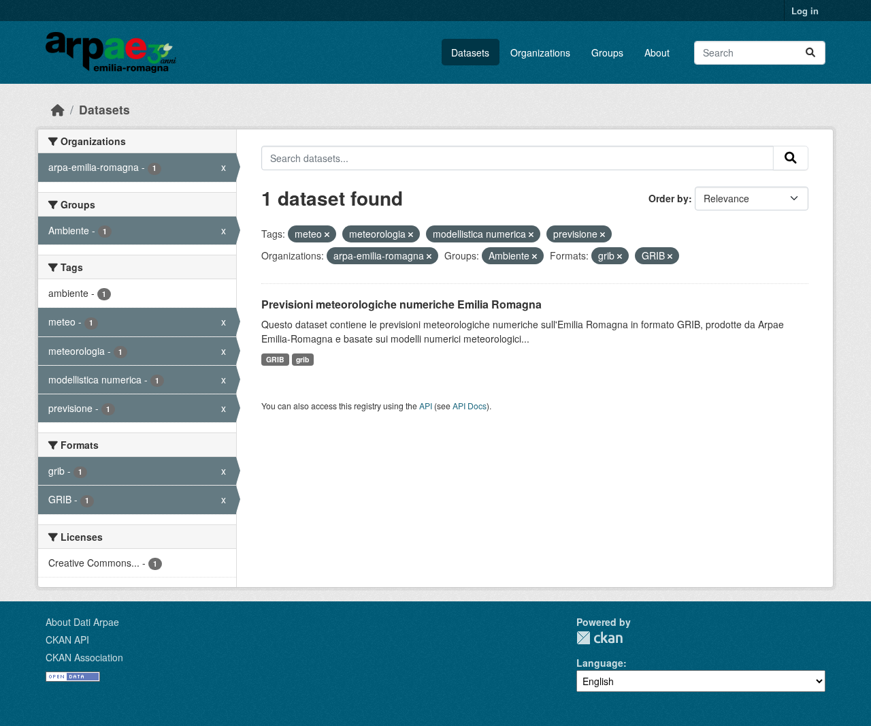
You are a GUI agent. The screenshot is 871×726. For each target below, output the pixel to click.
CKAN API (67, 639)
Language (599, 662)
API (425, 405)
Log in (805, 10)
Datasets (470, 52)
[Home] (58, 109)
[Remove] (327, 234)
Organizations (540, 52)
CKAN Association (84, 657)
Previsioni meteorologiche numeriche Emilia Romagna (401, 304)
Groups (607, 52)
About (657, 52)
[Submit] (810, 53)
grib (302, 359)
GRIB (275, 359)
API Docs (470, 405)
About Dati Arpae (82, 622)
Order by (668, 198)
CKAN (599, 638)
